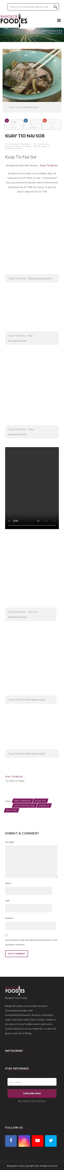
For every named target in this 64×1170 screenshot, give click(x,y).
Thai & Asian (12, 146)
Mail (7, 900)
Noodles (44, 805)
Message (9, 842)
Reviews (26, 146)
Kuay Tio (40, 801)
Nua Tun (11, 810)
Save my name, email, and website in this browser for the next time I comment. (31, 942)
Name (8, 883)
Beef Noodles (23, 801)
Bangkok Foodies (19, 144)
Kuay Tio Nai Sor (49, 165)
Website (9, 918)
